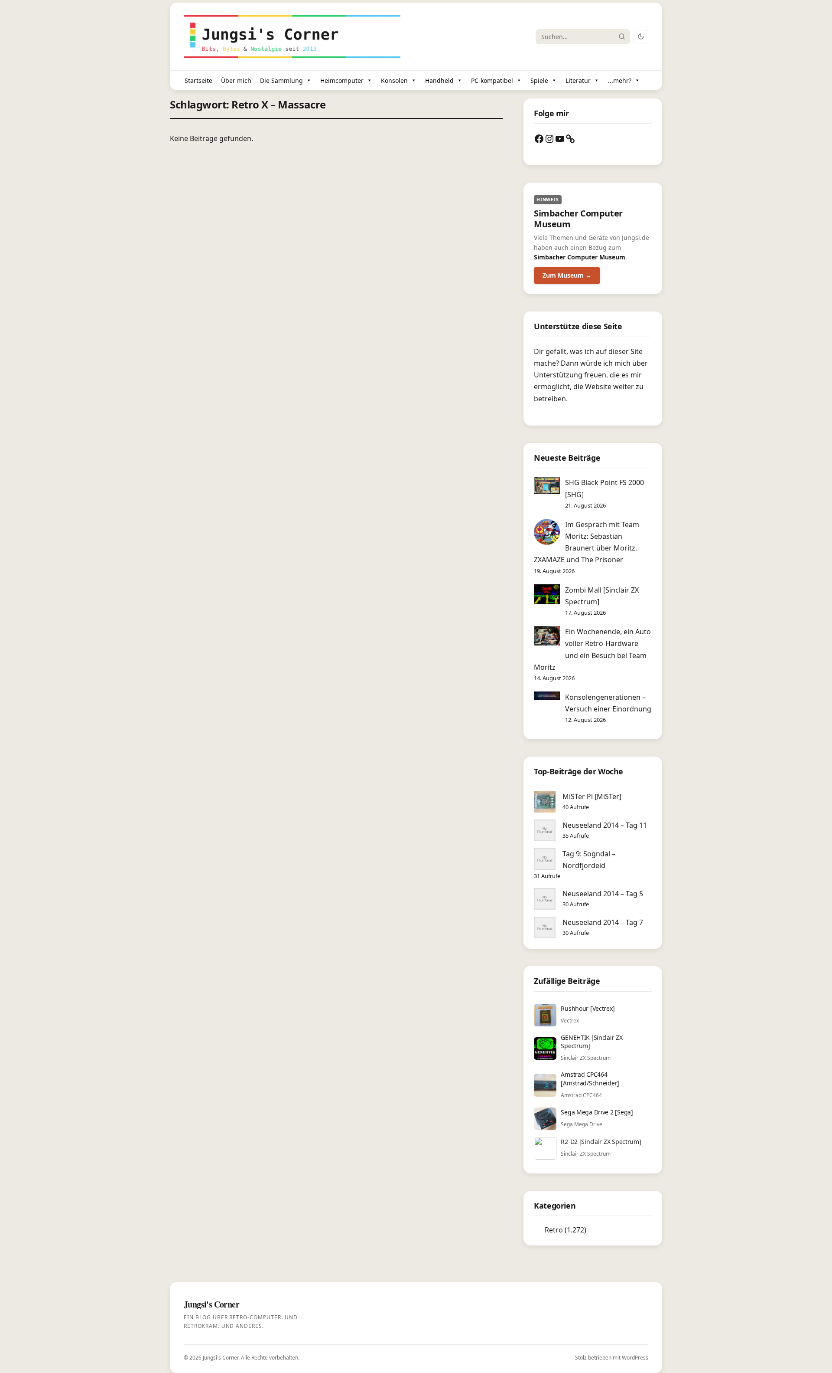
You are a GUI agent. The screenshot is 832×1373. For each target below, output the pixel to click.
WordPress (635, 1357)
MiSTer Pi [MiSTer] (591, 796)
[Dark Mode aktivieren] (641, 36)
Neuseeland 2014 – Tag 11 (604, 825)
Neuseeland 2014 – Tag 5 (602, 893)
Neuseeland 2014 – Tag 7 (602, 922)
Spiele (539, 80)
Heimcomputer (342, 80)
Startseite (198, 80)
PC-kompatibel (492, 80)
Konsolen (394, 80)
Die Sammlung (281, 80)
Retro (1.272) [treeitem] (565, 1230)
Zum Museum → (567, 275)
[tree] (593, 1230)
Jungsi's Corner (220, 1357)
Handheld (439, 80)
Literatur (578, 80)
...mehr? (619, 80)
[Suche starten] (622, 36)
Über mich (236, 80)
